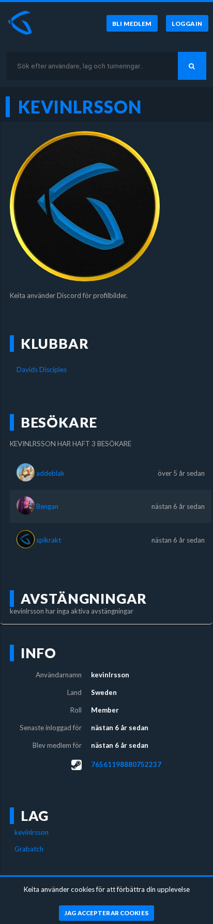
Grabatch (28, 849)
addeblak (50, 473)
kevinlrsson (31, 832)
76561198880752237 (126, 764)
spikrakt (48, 540)
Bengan (47, 506)
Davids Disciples (42, 369)
